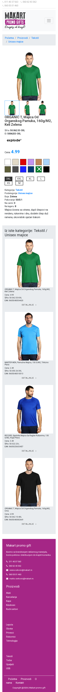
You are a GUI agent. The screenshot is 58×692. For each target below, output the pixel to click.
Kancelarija (11, 597)
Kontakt (20, 682)
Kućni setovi (12, 609)
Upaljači (10, 664)
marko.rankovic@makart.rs (21, 578)
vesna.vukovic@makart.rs (20, 570)
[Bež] (15, 164)
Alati (8, 593)
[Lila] (31, 164)
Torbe (9, 660)
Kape (8, 601)
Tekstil (35, 37)
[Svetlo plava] (46, 164)
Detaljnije (28, 305)
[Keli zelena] (39, 171)
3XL (8, 178)
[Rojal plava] (23, 171)
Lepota (9, 624)
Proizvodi (22, 37)
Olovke (9, 628)
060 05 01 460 (11, 5)
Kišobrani (10, 605)
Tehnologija (11, 641)
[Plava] (31, 171)
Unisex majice (15, 41)
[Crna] (46, 171)
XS (8, 183)
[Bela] (8, 164)
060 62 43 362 (30, 2)
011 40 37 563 (11, 2)
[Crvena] (23, 164)
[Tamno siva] (15, 171)
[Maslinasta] (8, 171)
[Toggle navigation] (49, 21)
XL (30, 178)
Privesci (10, 632)
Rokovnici (10, 636)
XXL (19, 178)
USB (8, 668)
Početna (9, 37)
